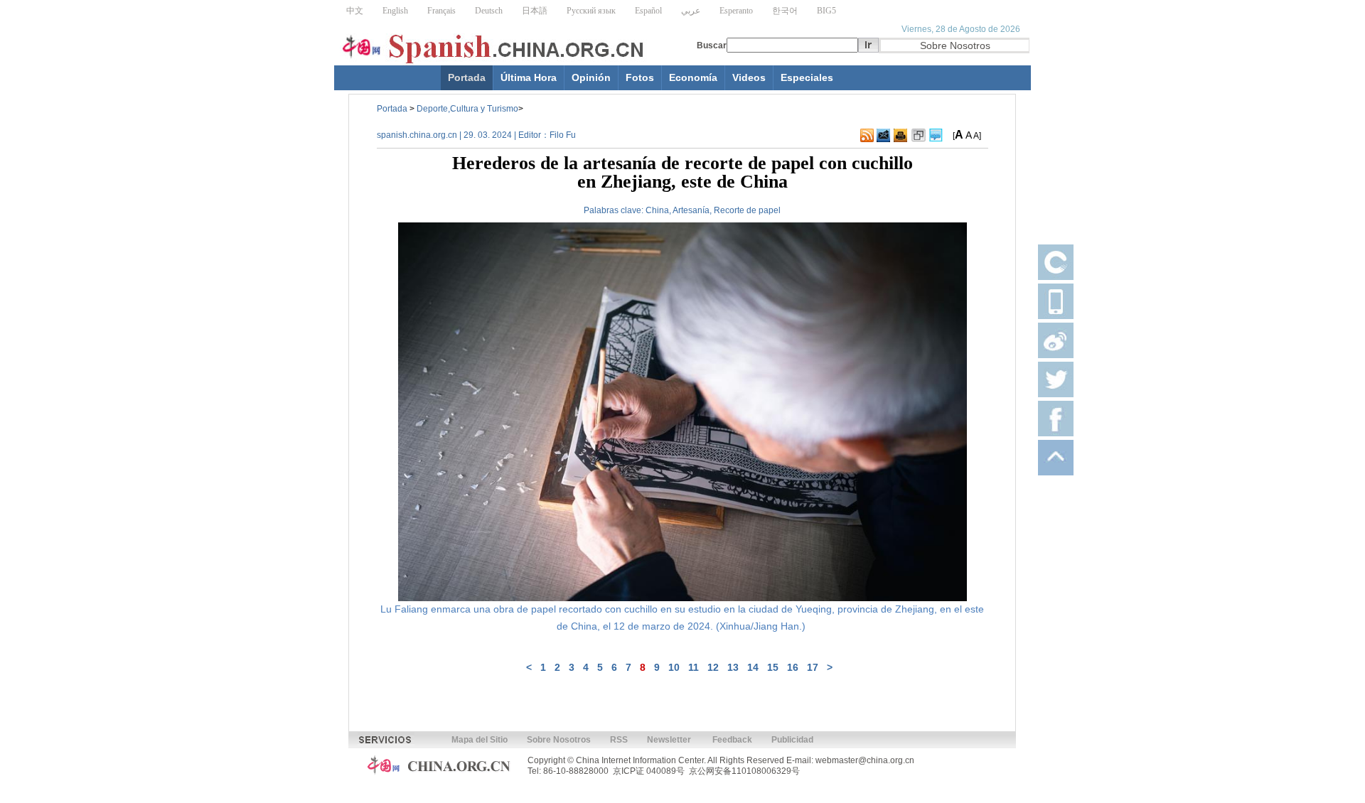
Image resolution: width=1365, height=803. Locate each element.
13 (733, 667)
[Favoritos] (918, 136)
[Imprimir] (900, 136)
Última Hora (528, 77)
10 (674, 667)
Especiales (807, 77)
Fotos (640, 77)
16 (792, 667)
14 (753, 667)
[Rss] (867, 136)
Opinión (591, 77)
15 (772, 667)
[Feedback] (883, 136)
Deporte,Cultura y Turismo (467, 109)
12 (713, 667)
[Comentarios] (936, 136)
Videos (749, 77)
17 (812, 667)
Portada (467, 77)
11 (693, 667)
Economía (693, 77)
